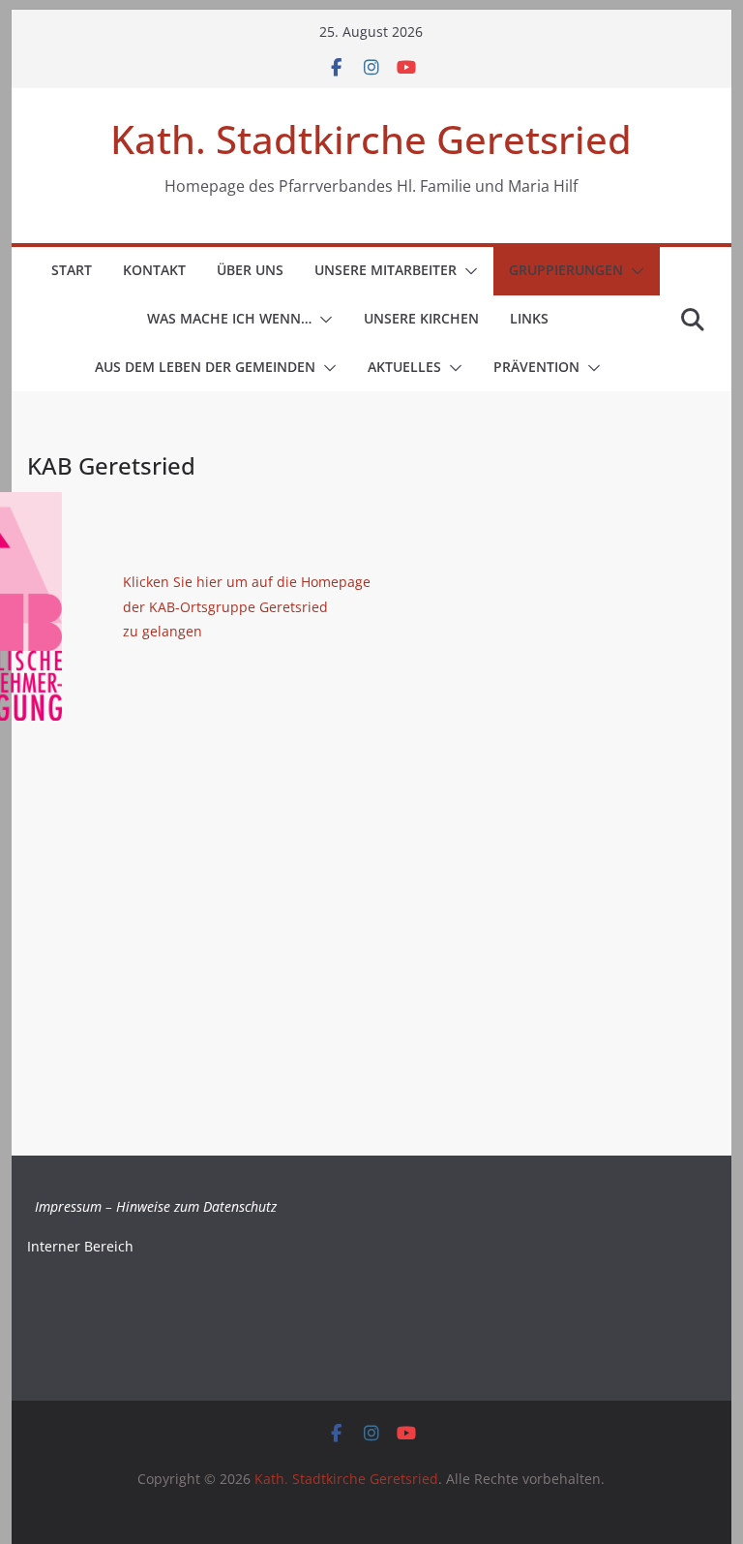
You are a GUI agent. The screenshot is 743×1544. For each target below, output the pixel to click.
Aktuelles (404, 366)
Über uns (250, 270)
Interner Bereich (80, 1246)
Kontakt (154, 270)
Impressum (68, 1206)
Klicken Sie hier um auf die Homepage (247, 581)
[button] (467, 271)
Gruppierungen (566, 270)
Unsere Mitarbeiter (385, 270)
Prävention (536, 366)
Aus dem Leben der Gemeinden (205, 366)
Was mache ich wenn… (229, 318)
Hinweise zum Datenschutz (196, 1206)
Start (71, 270)
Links (529, 318)
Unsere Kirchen (421, 318)
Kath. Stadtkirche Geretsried (371, 139)
